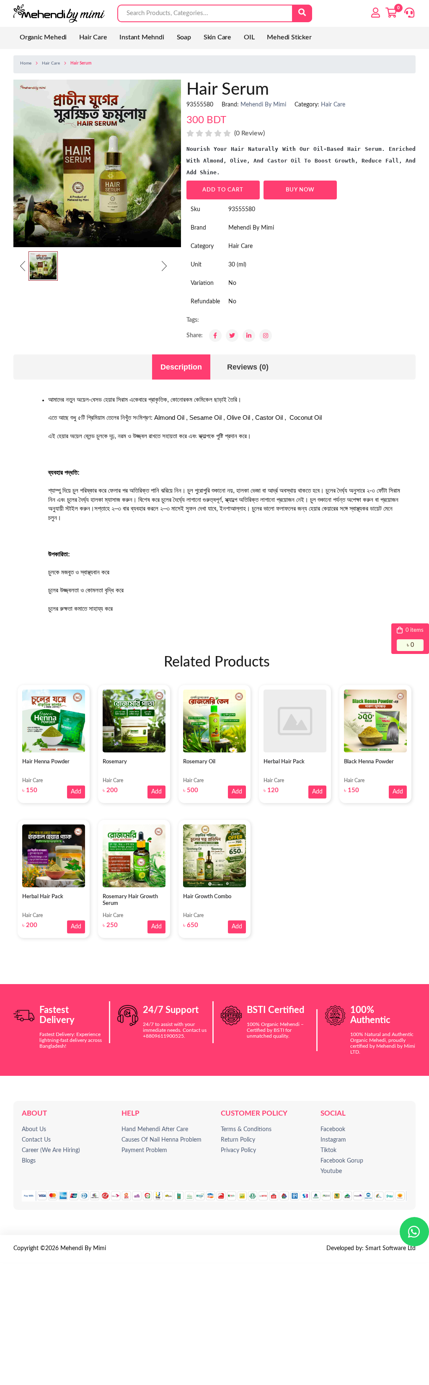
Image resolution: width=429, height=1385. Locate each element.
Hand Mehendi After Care (154, 1129)
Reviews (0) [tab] (248, 367)
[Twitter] (232, 335)
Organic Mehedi (43, 37)
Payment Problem (144, 1150)
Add (76, 792)
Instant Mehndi (141, 37)
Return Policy (238, 1140)
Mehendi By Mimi (263, 105)
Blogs (29, 1161)
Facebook (332, 1129)
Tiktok (328, 1150)
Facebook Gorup (341, 1161)
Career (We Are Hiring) (51, 1150)
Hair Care (93, 37)
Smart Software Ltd (390, 1248)
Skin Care (217, 37)
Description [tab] (181, 367)
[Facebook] (215, 335)
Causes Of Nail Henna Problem (161, 1140)
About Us (34, 1129)
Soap (184, 37)
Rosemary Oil (199, 762)
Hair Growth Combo (207, 896)
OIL (249, 37)
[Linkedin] (249, 335)
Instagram (333, 1140)
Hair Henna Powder (46, 762)
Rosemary (115, 762)
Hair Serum (80, 63)
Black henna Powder (369, 762)
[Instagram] (265, 335)
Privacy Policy (238, 1150)
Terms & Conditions (246, 1129)
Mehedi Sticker (289, 37)
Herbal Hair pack (284, 762)
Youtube (331, 1171)
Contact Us (36, 1140)
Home (25, 63)
